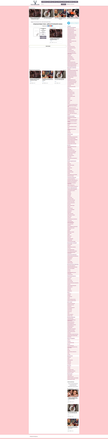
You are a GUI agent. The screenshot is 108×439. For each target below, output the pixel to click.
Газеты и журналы (71, 345)
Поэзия (69, 173)
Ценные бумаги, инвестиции (72, 335)
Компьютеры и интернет (72, 242)
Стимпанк (69, 55)
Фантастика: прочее (71, 59)
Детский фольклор (71, 155)
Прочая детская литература (72, 158)
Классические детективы (72, 74)
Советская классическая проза (73, 109)
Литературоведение (71, 209)
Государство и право (71, 201)
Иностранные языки (71, 205)
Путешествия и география (72, 143)
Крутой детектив (70, 77)
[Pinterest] (51, 25)
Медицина (69, 212)
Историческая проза (71, 92)
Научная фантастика (71, 46)
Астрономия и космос (71, 190)
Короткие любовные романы (72, 119)
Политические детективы (72, 81)
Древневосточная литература (73, 180)
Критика (69, 269)
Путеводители (70, 257)
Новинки (70, 1)
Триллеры (69, 85)
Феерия (69, 114)
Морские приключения (71, 138)
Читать (43, 36)
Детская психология (71, 202)
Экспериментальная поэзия (72, 174)
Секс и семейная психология (72, 226)
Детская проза (70, 148)
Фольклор (69, 365)
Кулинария (69, 306)
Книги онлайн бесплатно (73, 383)
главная (44, 1)
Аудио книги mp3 (73, 384)
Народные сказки (71, 369)
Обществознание (70, 213)
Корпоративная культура (72, 324)
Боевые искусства (71, 376)
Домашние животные (71, 303)
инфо (76, 1)
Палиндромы (70, 170)
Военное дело (69, 373)
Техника (69, 341)
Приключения (70, 134)
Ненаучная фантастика (72, 47)
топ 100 (59, 1)
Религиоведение (70, 223)
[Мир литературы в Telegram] (73, 24)
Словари (69, 260)
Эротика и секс (70, 315)
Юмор (68, 292)
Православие (70, 280)
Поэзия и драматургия (71, 161)
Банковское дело (70, 318)
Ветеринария (70, 197)
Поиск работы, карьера (71, 331)
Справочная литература (71, 254)
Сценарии (69, 362)
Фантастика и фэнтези (71, 27)
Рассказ (69, 101)
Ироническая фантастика (72, 35)
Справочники (70, 261)
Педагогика (70, 216)
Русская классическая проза (72, 104)
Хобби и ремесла (70, 314)
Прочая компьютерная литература (71, 253)
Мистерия (69, 361)
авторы (64, 1)
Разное (69, 339)
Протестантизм (70, 281)
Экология (69, 237)
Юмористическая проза (72, 299)
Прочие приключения (71, 142)
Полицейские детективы (72, 82)
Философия (69, 233)
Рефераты (69, 225)
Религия (69, 284)
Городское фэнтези (71, 31)
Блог (55, 1)
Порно (69, 125)
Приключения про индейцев (72, 139)
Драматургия (70, 355)
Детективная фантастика (72, 34)
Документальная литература (72, 264)
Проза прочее (70, 100)
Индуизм (69, 278)
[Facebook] (48, 25)
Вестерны (69, 135)
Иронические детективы (72, 71)
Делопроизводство (71, 323)
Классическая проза (71, 93)
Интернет (69, 245)
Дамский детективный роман (73, 70)
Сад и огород (70, 310)
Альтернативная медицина (72, 189)
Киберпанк (69, 39)
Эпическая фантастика (71, 62)
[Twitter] (52, 25)
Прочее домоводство (71, 307)
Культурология (70, 208)
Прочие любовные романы (72, 126)
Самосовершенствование (72, 285)
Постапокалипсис (71, 50)
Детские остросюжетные (72, 151)
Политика (69, 217)
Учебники (69, 229)
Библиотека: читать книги (73, 386)
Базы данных (70, 244)
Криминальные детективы (72, 75)
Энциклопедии (70, 262)
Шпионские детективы (71, 86)
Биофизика (69, 193)
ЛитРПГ (69, 43)
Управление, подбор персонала (73, 334)
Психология (70, 220)
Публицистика (70, 274)
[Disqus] (47, 58)
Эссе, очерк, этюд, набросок (72, 113)
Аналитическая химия (71, 241)
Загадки (69, 368)
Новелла (69, 97)
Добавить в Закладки (70, 4)
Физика (69, 230)
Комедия (69, 295)
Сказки (69, 159)
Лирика (69, 169)
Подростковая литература (72, 351)
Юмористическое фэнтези (72, 64)
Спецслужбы (70, 375)
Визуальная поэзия (71, 165)
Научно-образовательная (72, 187)
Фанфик (69, 354)
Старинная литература (71, 177)
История (69, 206)
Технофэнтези (70, 56)
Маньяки (69, 78)
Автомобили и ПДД (71, 342)
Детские (68, 145)
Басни (69, 162)
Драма (69, 358)
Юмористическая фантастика (73, 63)
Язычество (69, 289)
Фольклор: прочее (70, 372)
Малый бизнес (70, 327)
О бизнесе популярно (71, 330)
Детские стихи (70, 154)
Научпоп (69, 271)
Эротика (69, 131)
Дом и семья (69, 302)
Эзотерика (69, 288)
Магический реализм (71, 96)
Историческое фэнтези (71, 38)
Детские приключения (71, 152)
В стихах (69, 166)
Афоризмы (69, 89)
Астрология (69, 277)
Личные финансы (70, 326)
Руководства (70, 258)
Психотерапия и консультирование (71, 222)
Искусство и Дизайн (71, 268)
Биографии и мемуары (71, 265)
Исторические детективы (72, 73)
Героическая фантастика (72, 30)
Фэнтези (69, 60)
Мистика (69, 45)
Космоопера (70, 42)
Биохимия (69, 194)
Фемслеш (69, 132)
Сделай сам (70, 311)
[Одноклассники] (50, 25)
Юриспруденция (70, 238)
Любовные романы (71, 116)
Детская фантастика (71, 150)
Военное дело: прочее (71, 379)
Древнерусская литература (72, 181)
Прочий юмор (70, 296)
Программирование (71, 249)
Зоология (69, 204)
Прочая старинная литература (73, 186)
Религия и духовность (71, 276)
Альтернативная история (72, 66)
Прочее (68, 344)
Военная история (70, 198)
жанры (50, 1)
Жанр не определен (71, 338)
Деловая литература (71, 317)
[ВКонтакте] (47, 25)
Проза (68, 88)
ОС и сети (69, 248)
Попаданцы (70, 49)
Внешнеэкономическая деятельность (71, 320)
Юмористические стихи (72, 300)
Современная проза (71, 110)
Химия (69, 234)
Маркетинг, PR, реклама (72, 328)
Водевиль (69, 357)
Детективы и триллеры (71, 67)
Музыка (69, 350)
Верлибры (69, 163)
